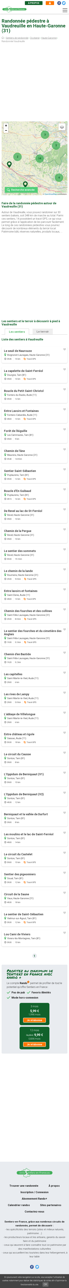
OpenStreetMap (50, 194)
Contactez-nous (34, 1211)
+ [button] (6, 126)
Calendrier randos (19, 1205)
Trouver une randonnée (23, 1185)
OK (45, 1284)
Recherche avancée (22, 189)
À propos (33, 3)
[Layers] (61, 126)
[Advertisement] (34, 82)
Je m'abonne (34, 1020)
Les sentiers (17, 331)
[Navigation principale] (65, 10)
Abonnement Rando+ (34, 1198)
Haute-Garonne (49, 38)
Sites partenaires (50, 1205)
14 (39, 158)
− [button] (6, 130)
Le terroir (43, 331)
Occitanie (34, 38)
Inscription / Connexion (34, 1192)
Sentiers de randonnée (17, 38)
